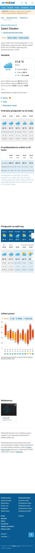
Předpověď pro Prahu (24, 503)
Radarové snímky (6, 500)
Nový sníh (29, 318)
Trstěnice (5, 418)
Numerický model (23, 500)
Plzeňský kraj (23, 17)
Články (3, 521)
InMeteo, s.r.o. (16, 546)
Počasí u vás (4, 505)
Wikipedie (19, 452)
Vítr (13, 318)
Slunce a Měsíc (12, 37)
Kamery (5, 98)
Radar (17, 7)
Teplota (6, 318)
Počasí (4, 37)
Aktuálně (10, 7)
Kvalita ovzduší (24, 37)
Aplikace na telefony (7, 526)
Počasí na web (5, 529)
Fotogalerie (4, 523)
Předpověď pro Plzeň (24, 511)
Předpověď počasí (11, 17)
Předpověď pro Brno (24, 505)
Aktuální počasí (6, 498)
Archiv (3, 516)
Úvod (3, 7)
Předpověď (24, 7)
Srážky (20, 318)
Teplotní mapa (5, 511)
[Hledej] (22, 3)
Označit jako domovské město (13, 32)
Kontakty (21, 516)
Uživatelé (4, 518)
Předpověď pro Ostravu (25, 508)
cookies (9, 548)
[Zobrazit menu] (32, 3)
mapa (14, 105)
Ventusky (3, 534)
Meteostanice (7, 105)
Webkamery (4, 508)
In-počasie (4, 536)
